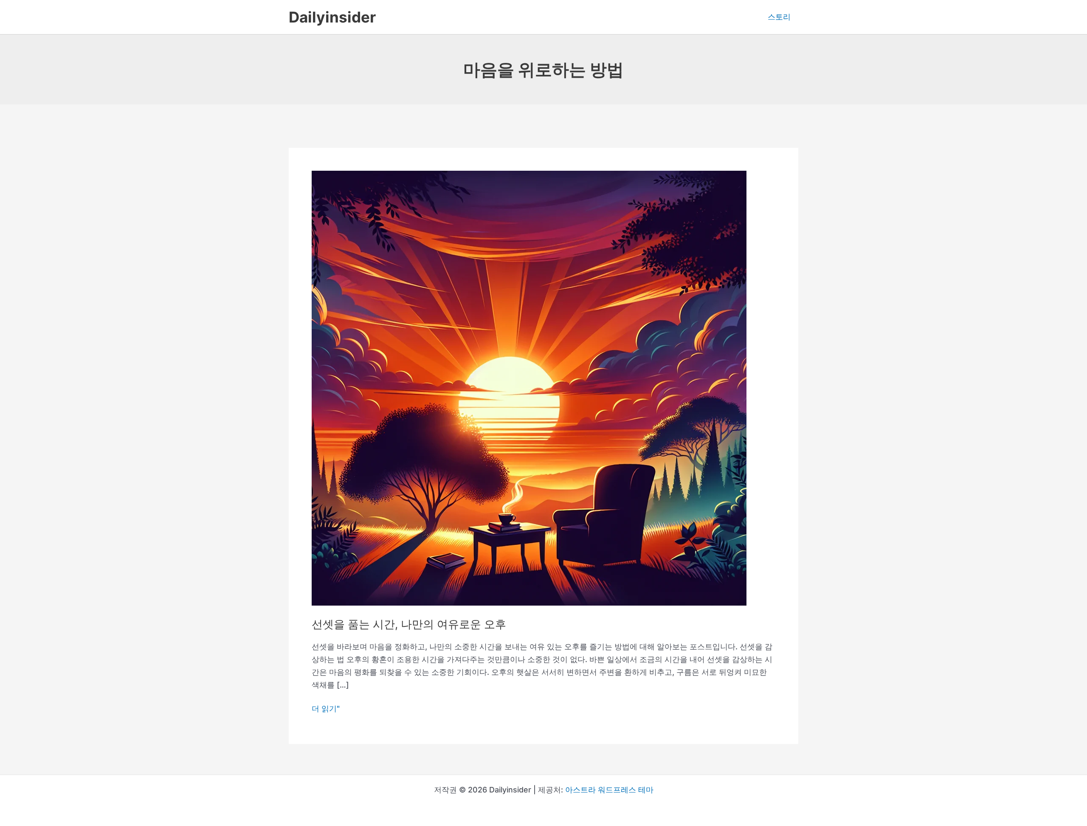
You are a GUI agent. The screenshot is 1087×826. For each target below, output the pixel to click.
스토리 (779, 16)
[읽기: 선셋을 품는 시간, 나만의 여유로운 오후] (529, 387)
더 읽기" (326, 709)
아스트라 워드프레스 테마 (609, 789)
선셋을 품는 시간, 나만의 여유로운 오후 (409, 624)
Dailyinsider (332, 17)
